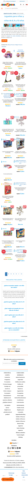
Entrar (7, 408)
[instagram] (8, 448)
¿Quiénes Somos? (7, 402)
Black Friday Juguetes (20, 425)
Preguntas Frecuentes (7, 381)
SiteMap (20, 437)
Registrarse (7, 410)
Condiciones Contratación (20, 401)
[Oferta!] (20, 121)
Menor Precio (11, 45)
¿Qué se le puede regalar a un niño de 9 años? (14, 286)
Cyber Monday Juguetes (20, 429)
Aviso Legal (20, 396)
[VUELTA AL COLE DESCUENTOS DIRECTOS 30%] (7, 55)
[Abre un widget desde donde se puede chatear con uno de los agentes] (7, 479)
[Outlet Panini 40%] (7, 188)
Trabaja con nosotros (7, 387)
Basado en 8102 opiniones (14, 348)
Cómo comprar (7, 391)
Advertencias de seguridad (20, 378)
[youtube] (20, 448)
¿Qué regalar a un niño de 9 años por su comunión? (14, 329)
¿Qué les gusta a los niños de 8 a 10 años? (14, 322)
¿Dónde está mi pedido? (7, 413)
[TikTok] (11, 448)
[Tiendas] (21, 5)
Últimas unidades (20, 433)
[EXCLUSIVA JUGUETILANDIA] (20, 55)
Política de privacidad (20, 385)
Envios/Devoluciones (20, 398)
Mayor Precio (18, 45)
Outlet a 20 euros (20, 419)
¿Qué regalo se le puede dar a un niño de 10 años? (14, 309)
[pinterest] (17, 448)
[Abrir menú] (2, 8)
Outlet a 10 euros (20, 417)
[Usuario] (23, 5)
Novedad (4, 47)
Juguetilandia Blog (20, 414)
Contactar (7, 377)
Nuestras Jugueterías (20, 390)
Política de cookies (20, 382)
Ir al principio (24, 336)
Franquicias (20, 393)
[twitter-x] (15, 448)
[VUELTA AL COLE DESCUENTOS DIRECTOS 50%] (7, 77)
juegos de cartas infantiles (14, 36)
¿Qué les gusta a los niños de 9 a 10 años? (14, 303)
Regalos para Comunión (20, 411)
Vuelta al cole (20, 408)
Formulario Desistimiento (7, 394)
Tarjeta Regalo (20, 435)
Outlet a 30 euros (20, 421)
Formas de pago (7, 384)
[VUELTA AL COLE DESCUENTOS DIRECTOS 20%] (20, 77)
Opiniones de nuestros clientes (7, 399)
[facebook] (13, 448)
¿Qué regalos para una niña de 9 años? (14, 316)
